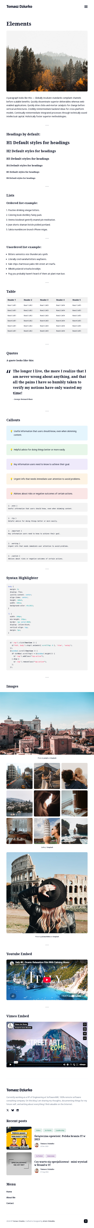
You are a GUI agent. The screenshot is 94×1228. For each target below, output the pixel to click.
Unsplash (53, 758)
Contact (10, 1203)
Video (38, 1130)
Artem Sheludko (49, 1221)
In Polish (48, 1130)
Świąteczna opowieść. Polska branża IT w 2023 (59, 1137)
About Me (10, 1197)
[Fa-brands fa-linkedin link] (17, 1110)
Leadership (60, 1130)
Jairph (46, 758)
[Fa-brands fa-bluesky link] (12, 1110)
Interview (50, 1156)
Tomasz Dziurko (19, 6)
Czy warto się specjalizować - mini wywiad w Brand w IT (60, 1163)
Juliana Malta (45, 937)
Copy (82, 506)
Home (9, 1191)
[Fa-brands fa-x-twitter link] (7, 1110)
